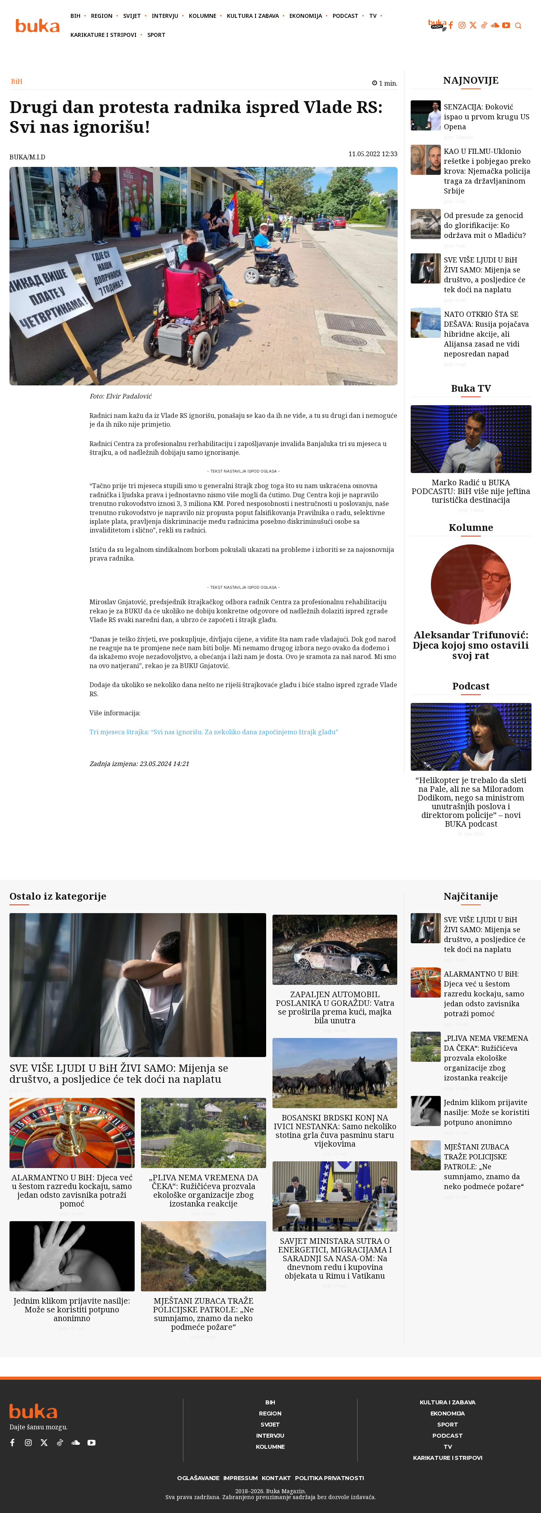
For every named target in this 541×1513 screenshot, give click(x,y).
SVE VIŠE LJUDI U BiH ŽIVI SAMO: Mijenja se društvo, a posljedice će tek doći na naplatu (485, 274)
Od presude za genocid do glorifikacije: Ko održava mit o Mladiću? (485, 225)
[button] (518, 25)
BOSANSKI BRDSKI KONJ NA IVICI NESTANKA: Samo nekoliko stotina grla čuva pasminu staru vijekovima (335, 1130)
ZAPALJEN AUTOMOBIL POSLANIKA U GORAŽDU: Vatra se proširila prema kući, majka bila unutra (335, 1007)
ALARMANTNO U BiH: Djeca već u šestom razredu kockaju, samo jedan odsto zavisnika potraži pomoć (72, 1190)
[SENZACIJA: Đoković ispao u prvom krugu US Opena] (426, 115)
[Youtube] (506, 25)
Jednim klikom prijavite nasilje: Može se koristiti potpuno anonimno (71, 1309)
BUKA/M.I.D (27, 157)
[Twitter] (473, 25)
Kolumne (471, 527)
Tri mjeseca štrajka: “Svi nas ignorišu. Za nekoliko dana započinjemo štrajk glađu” (214, 732)
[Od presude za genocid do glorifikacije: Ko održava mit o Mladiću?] (426, 224)
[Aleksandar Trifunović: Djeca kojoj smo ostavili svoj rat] (471, 584)
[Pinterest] (69, 437)
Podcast (471, 685)
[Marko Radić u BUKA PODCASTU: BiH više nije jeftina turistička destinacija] (471, 439)
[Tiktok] (484, 25)
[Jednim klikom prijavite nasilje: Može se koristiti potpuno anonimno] (72, 1256)
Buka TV (471, 388)
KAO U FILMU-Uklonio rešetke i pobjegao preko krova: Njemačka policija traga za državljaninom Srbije (487, 170)
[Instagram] (462, 25)
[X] (69, 418)
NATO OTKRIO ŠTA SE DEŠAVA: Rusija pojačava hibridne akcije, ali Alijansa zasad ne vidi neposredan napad (486, 333)
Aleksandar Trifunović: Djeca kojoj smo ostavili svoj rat (471, 645)
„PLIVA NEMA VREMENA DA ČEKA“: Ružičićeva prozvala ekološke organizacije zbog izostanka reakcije (203, 1190)
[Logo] (37, 26)
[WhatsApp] (69, 455)
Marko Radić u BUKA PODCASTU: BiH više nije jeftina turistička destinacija (470, 491)
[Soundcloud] (495, 25)
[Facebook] (451, 25)
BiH (17, 81)
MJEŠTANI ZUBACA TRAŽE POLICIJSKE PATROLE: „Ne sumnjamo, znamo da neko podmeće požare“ (203, 1313)
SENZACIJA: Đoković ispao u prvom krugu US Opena (487, 116)
